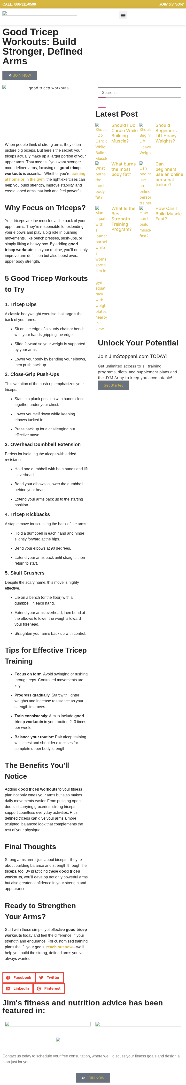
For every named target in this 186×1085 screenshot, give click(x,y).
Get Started (114, 385)
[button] (123, 15)
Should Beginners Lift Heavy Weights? (166, 133)
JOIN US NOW (171, 4)
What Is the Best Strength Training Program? (123, 219)
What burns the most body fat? (123, 169)
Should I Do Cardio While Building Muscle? (124, 133)
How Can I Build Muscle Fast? (168, 213)
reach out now (59, 947)
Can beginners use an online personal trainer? (169, 174)
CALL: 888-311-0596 (19, 4)
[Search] (102, 102)
